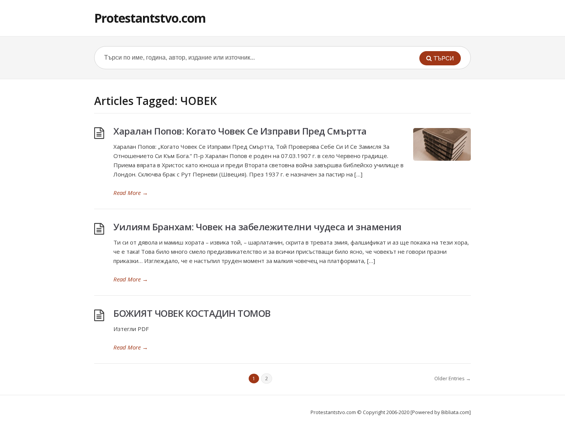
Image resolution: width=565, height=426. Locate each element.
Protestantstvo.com (150, 18)
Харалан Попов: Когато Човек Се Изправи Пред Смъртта (240, 131)
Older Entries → (452, 378)
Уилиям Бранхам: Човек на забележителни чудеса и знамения (257, 226)
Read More (130, 192)
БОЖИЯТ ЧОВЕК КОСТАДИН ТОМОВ (192, 313)
